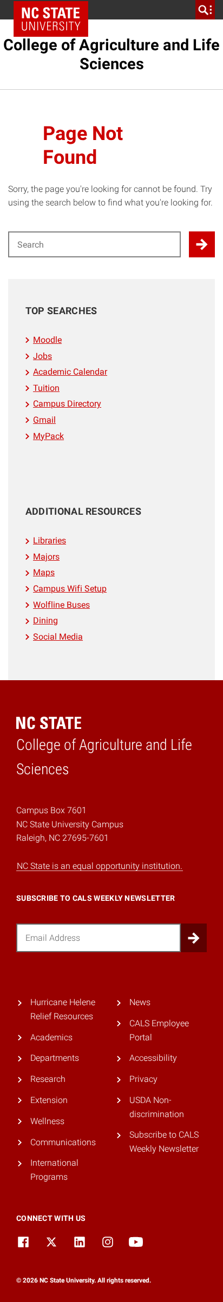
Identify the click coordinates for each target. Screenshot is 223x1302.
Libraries (49, 540)
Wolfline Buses (61, 605)
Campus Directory (67, 403)
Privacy (143, 1079)
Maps (44, 572)
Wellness (47, 1121)
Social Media (58, 637)
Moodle (47, 340)
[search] (205, 9)
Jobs (42, 356)
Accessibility (153, 1058)
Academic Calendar (70, 372)
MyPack (48, 436)
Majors (46, 557)
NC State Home (51, 19)
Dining (45, 620)
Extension (49, 1100)
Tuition (46, 388)
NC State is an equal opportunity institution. (99, 866)
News (139, 1002)
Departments (54, 1058)
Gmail (44, 420)
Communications (63, 1142)
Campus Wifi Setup (70, 588)
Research (47, 1079)
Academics (51, 1037)
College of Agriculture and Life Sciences (111, 54)
